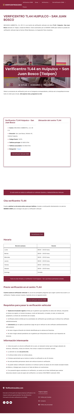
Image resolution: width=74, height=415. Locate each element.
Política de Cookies (46, 397)
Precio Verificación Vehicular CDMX (37, 300)
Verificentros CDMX (28, 2)
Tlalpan (19, 149)
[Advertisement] (37, 43)
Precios (25, 7)
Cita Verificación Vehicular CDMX (20, 154)
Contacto (43, 401)
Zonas (36, 2)
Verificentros (45, 2)
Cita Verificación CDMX (58, 2)
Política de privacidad (46, 404)
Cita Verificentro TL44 (37, 234)
